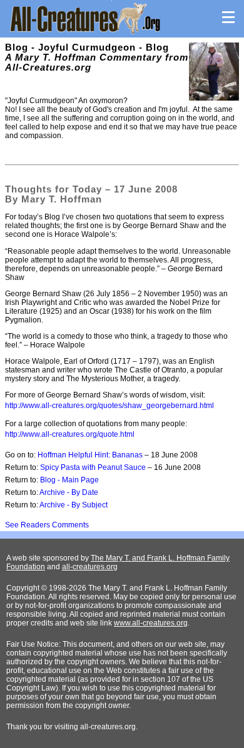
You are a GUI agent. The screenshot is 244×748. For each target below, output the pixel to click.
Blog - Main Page (69, 480)
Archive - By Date (68, 492)
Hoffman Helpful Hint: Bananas (90, 455)
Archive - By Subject (73, 505)
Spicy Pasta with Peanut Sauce (93, 467)
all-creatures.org (90, 566)
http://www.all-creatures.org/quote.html (70, 434)
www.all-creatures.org (151, 623)
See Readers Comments (47, 525)
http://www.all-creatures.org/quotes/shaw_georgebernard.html (109, 405)
